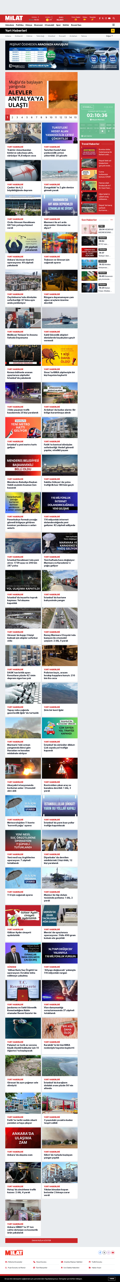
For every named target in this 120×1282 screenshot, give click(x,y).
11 (56, 117)
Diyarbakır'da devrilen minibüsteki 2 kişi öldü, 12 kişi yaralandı (58, 860)
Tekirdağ (40, 36)
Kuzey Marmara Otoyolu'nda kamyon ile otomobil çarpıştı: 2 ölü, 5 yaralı (60, 638)
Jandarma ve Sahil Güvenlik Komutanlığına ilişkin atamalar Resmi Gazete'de (22, 1010)
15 (75, 117)
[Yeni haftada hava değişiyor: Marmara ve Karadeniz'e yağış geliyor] (60, 543)
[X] (104, 1253)
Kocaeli (62, 36)
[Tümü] (112, 220)
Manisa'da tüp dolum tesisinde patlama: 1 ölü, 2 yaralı (58, 898)
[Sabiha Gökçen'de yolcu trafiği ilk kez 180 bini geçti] (60, 465)
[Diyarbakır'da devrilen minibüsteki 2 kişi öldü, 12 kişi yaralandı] (60, 840)
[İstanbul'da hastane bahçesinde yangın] (60, 580)
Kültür (66, 25)
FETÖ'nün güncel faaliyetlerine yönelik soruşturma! (104, 243)
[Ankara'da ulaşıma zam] (23, 1137)
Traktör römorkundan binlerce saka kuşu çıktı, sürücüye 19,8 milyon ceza (21, 153)
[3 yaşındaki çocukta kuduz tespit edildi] (60, 1103)
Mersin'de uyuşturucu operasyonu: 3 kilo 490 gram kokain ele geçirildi (60, 935)
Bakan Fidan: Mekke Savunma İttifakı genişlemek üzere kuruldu (105, 290)
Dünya (29, 25)
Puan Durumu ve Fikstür (17, 1268)
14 (70, 117)
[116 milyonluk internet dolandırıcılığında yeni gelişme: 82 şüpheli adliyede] (60, 502)
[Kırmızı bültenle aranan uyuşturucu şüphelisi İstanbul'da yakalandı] (23, 355)
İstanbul (51, 36)
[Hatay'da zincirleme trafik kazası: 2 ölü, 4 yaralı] (23, 1172)
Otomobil (49, 25)
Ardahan (73, 36)
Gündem (9, 25)
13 (65, 117)
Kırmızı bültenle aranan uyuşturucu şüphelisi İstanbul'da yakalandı (19, 375)
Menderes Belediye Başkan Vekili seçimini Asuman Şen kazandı (22, 485)
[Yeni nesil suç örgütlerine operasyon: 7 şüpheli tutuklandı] (23, 840)
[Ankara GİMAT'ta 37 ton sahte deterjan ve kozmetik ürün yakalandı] (23, 1210)
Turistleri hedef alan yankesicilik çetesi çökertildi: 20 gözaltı (55, 153)
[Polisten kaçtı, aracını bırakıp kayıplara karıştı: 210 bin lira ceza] (60, 655)
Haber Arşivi (96, 1268)
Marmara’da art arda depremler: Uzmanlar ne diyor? (57, 225)
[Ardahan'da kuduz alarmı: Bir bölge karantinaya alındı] (60, 392)
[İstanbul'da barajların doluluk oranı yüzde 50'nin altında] (60, 1065)
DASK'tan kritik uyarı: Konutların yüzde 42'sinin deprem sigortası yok (21, 675)
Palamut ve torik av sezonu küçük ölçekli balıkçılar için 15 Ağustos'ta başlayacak (23, 1048)
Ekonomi (38, 25)
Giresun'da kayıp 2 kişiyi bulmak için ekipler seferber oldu (22, 638)
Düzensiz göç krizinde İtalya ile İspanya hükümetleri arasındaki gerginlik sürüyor (105, 278)
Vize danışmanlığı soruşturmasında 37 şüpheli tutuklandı (59, 1010)
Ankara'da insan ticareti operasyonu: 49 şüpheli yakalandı (20, 263)
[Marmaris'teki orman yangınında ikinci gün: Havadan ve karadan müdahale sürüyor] (23, 727)
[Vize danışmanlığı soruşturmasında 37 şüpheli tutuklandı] (60, 990)
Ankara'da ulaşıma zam (19, 1155)
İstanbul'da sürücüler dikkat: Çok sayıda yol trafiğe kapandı (59, 748)
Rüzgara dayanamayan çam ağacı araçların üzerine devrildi (59, 300)
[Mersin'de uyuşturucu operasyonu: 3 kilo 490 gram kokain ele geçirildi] (60, 915)
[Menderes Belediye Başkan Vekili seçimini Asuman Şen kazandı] (23, 465)
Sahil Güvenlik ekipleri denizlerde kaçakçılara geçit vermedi (59, 338)
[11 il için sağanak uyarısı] (23, 878)
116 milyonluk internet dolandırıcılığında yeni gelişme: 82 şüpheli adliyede (59, 522)
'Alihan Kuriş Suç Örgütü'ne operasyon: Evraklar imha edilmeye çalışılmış (22, 973)
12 (61, 117)
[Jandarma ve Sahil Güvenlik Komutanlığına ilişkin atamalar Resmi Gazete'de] (23, 990)
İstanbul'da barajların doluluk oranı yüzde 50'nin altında (58, 1086)
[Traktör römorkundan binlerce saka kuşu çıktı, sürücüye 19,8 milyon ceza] (23, 133)
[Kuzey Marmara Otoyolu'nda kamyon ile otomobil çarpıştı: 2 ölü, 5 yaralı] (60, 618)
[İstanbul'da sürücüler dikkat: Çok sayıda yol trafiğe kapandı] (60, 727)
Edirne (29, 36)
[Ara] (114, 18)
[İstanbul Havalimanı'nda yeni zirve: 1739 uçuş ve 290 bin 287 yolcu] (23, 543)
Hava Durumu (41, 1262)
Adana (8, 36)
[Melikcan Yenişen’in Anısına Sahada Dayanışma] (23, 317)
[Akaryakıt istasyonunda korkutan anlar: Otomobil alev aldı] (23, 768)
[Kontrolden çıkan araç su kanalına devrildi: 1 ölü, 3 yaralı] (60, 768)
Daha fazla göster (41, 1241)
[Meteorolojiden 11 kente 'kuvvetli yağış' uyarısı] (23, 805)
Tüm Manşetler (41, 1268)
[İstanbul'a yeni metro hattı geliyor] (23, 427)
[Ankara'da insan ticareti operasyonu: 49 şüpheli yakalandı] (23, 242)
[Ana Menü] (113, 25)
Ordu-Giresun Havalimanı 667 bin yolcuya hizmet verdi (21, 225)
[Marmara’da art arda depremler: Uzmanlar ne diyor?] (60, 205)
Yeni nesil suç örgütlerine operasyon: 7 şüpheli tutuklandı (21, 860)
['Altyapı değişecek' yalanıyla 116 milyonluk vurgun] (60, 953)
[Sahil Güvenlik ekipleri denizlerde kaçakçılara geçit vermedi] (60, 317)
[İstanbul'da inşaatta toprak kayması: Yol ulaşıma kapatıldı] (23, 580)
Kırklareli (19, 36)
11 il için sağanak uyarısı (20, 895)
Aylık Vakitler (87, 136)
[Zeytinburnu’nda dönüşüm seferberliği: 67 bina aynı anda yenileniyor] (23, 280)
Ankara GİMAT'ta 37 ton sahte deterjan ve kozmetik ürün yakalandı (22, 1230)
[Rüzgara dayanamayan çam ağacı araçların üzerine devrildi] (60, 280)
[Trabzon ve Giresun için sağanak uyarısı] (60, 242)
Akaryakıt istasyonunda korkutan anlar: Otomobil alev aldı (21, 788)
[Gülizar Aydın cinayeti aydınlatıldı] (23, 915)
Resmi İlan (76, 25)
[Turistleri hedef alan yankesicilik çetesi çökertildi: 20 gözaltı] (60, 133)
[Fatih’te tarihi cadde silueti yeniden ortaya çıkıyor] (23, 1103)
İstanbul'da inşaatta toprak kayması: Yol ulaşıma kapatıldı (22, 600)
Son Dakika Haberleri (71, 1268)
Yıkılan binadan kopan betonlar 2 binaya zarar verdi (57, 1192)
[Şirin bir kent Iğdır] (60, 693)
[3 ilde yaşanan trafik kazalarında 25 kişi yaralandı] (23, 392)
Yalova (84, 36)
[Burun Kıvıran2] (62, 55)
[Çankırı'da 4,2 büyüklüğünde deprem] (23, 170)
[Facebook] (100, 1253)
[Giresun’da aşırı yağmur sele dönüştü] (23, 1065)
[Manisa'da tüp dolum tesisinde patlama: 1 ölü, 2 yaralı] (60, 878)
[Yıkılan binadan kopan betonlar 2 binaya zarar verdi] (60, 1172)
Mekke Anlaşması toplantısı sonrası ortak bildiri (104, 266)
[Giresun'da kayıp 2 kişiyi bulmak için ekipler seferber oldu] (23, 618)
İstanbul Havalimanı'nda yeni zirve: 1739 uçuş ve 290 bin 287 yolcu (23, 563)
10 (51, 117)
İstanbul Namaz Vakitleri (73, 1262)
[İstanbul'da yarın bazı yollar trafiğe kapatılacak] (60, 805)
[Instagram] (109, 1253)
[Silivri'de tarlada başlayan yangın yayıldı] (60, 1137)
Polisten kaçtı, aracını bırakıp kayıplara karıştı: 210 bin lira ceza (59, 675)
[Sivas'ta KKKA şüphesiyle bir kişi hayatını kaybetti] (60, 355)
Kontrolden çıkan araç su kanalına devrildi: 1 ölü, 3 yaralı (57, 788)
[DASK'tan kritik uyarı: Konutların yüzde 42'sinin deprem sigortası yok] (23, 655)
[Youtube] (113, 1253)
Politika (20, 25)
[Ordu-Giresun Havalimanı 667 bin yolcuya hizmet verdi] (23, 205)
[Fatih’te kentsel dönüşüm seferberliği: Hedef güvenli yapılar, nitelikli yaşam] (60, 427)
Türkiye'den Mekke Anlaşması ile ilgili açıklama (104, 254)
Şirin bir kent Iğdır (54, 710)
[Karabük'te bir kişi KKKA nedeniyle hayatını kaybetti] (60, 1028)
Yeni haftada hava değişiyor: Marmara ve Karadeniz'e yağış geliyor (59, 563)
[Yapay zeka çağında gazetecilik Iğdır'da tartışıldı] (23, 693)
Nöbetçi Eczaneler (15, 1262)
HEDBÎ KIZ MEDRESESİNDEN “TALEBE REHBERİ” (105, 231)
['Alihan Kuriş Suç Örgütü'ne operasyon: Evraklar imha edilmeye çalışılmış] (23, 953)
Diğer (108, 36)
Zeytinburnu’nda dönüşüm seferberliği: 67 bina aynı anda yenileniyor (22, 300)
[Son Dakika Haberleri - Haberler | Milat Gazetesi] (14, 18)
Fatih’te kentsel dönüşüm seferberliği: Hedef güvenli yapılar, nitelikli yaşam (59, 448)
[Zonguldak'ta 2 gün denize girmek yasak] (60, 170)
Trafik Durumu (97, 1262)
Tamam (111, 1278)
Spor (58, 25)
